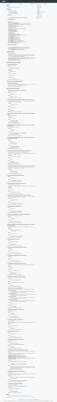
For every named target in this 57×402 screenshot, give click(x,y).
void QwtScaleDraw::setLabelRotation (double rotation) (16, 371)
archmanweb (23, 399)
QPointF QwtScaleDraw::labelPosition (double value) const (16, 183)
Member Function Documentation (13, 88)
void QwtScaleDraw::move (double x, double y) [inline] (15, 309)
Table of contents (39, 16)
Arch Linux (5, 1)
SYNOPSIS (9, 9)
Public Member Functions (11, 19)
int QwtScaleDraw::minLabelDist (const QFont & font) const (16, 263)
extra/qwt (38, 8)
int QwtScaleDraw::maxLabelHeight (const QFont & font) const (17, 247)
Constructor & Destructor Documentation (14, 81)
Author (8, 394)
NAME (8, 5)
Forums (37, 1)
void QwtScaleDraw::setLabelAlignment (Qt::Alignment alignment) (17, 349)
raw (42, 18)
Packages (33, 1)
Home (30, 1)
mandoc (28, 399)
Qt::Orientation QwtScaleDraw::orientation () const (15, 319)
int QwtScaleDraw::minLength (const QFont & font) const (16, 276)
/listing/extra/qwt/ (39, 15)
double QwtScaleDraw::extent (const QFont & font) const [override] (19, 150)
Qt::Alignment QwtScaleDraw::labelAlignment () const (15, 175)
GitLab (44, 1)
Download (54, 1)
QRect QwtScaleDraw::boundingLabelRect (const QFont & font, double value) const (20, 99)
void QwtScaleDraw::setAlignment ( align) (15, 339)
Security (47, 1)
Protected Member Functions (11, 44)
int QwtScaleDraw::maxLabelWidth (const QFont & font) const (17, 255)
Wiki (40, 1)
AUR (50, 1)
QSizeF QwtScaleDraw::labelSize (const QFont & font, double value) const (19, 214)
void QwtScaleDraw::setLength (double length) (14, 383)
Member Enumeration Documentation (14, 62)
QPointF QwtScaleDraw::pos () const (13, 331)
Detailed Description (10, 51)
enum (12, 64)
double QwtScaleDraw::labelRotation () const (14, 206)
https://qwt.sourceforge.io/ (41, 11)
